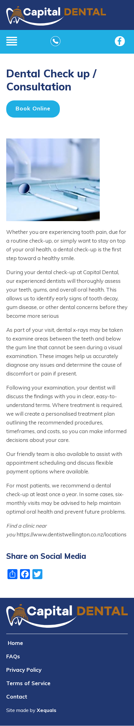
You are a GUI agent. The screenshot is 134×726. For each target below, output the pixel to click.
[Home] (56, 18)
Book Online (33, 108)
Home (15, 643)
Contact (16, 696)
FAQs (13, 656)
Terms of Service (28, 683)
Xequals (46, 710)
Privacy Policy (23, 669)
